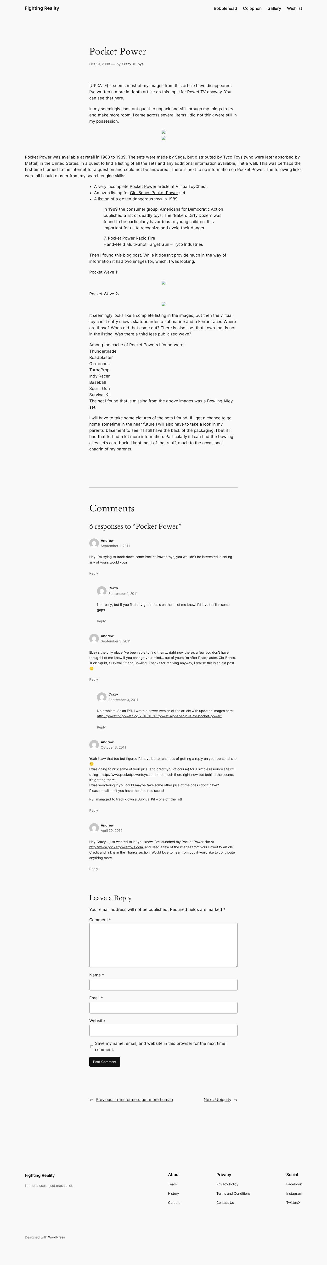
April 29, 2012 (111, 830)
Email (96, 998)
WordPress (56, 1237)
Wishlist (294, 8)
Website (97, 1020)
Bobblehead (225, 8)
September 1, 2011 (115, 546)
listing (103, 199)
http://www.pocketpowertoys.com (128, 774)
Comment (100, 919)
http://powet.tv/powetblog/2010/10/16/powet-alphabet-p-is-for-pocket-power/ (159, 716)
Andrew (107, 742)
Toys (139, 64)
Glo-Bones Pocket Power (154, 192)
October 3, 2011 (113, 747)
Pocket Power (143, 186)
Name (96, 975)
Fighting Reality (42, 8)
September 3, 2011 (116, 641)
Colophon (252, 8)
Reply (93, 573)
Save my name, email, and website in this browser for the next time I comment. (161, 1046)
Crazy (126, 64)
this (118, 255)
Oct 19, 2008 (99, 64)
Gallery (274, 8)
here (118, 98)
